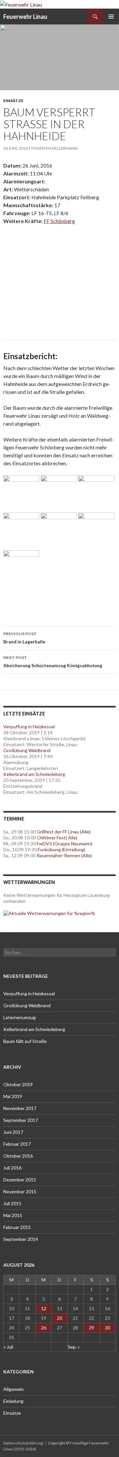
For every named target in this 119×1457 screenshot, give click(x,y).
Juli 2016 (12, 1167)
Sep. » (74, 1347)
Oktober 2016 (18, 1156)
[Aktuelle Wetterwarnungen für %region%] (49, 913)
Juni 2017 (13, 1132)
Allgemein (13, 1389)
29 (91, 1327)
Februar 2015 (17, 1227)
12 (43, 1308)
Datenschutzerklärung (23, 1442)
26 (43, 1327)
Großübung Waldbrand (27, 750)
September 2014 (20, 1239)
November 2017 (19, 1108)
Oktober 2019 (18, 1084)
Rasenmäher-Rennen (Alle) (64, 855)
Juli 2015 (12, 1203)
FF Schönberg (59, 221)
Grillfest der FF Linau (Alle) (64, 831)
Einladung (13, 1401)
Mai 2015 (12, 1215)
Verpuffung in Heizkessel (29, 726)
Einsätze (13, 100)
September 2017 (20, 1120)
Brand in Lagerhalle (24, 637)
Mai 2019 (12, 1096)
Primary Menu (111, 16)
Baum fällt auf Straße (25, 1041)
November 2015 (19, 1191)
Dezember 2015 (19, 1179)
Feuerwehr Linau (25, 16)
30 (107, 1327)
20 (59, 1318)
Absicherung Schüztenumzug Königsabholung (52, 661)
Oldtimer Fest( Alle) (57, 837)
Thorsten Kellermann (54, 148)
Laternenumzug (19, 1017)
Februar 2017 (17, 1144)
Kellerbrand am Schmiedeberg (34, 774)
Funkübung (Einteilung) (61, 849)
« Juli (8, 1347)
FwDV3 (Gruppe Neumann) (64, 843)
